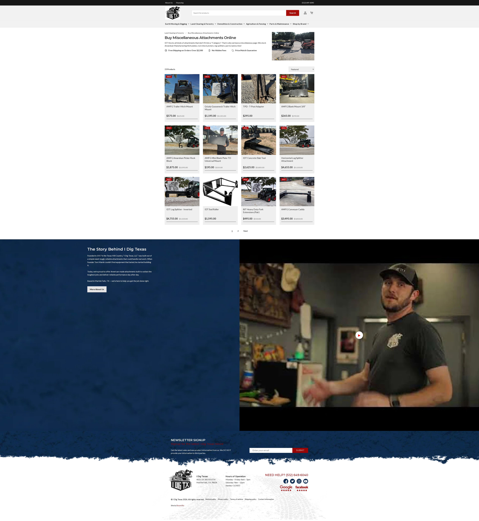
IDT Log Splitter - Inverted (179, 209)
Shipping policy (250, 499)
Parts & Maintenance (279, 24)
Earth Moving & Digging (176, 24)
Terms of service (236, 499)
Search (293, 13)
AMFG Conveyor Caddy (292, 209)
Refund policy (210, 499)
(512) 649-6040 (308, 3)
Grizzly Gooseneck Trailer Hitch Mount (220, 108)
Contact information (266, 499)
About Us (169, 3)
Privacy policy (223, 499)
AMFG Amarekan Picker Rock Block (180, 159)
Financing (179, 3)
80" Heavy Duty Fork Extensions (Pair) (253, 211)
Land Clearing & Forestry (202, 24)
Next (245, 231)
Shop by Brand (299, 24)
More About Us (97, 289)
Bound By (180, 505)
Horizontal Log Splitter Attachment (292, 159)
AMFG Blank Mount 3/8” (293, 106)
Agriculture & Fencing (256, 24)
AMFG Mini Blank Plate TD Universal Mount (218, 159)
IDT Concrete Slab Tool (254, 158)
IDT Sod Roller (212, 209)
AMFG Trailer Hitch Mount (179, 106)
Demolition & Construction (229, 24)
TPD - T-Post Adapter (253, 106)
